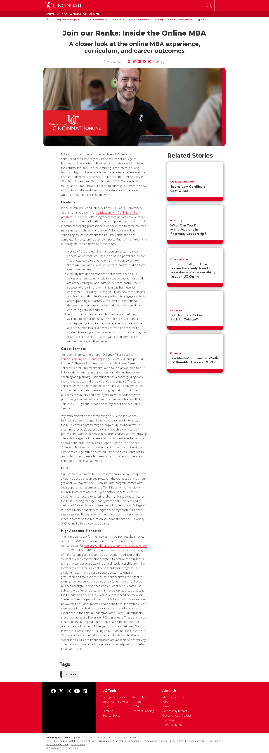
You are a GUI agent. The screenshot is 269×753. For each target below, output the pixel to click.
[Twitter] (61, 691)
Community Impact (174, 711)
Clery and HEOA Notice (66, 740)
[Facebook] (53, 691)
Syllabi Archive (151, 740)
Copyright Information (57, 744)
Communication (179, 259)
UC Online (176, 310)
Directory (168, 720)
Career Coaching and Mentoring (82, 359)
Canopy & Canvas (113, 697)
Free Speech (214, 740)
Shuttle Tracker (142, 697)
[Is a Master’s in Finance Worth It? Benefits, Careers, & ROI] (195, 341)
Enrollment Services (115, 701)
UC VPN (137, 706)
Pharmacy (176, 220)
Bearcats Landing (143, 711)
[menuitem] (49, 19)
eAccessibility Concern (172, 740)
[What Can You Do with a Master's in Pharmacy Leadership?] (195, 210)
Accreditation (78, 744)
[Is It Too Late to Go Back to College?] (195, 298)
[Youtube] (77, 691)
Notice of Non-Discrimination (95, 740)
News (166, 706)
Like (158, 61)
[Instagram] (69, 691)
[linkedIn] (85, 691)
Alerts (49, 740)
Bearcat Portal (111, 715)
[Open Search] (209, 5)
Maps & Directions (174, 697)
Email (105, 706)
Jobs (165, 701)
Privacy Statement (196, 740)
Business (175, 353)
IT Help (136, 701)
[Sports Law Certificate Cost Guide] (195, 170)
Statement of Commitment (127, 740)
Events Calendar (173, 725)
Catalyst (107, 711)
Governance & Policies (177, 715)
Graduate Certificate (182, 182)
